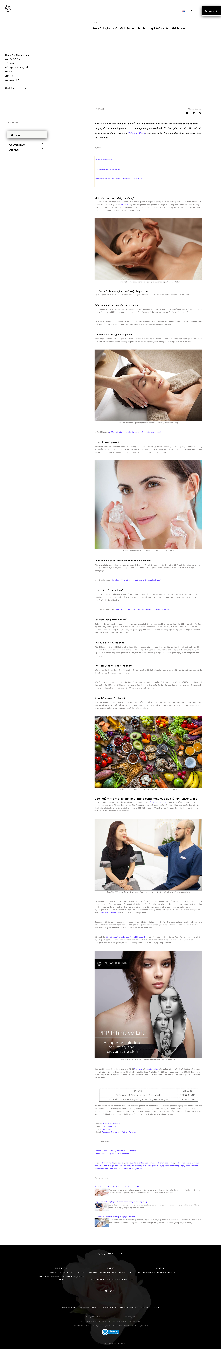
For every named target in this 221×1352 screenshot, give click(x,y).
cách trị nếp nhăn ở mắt (185, 1163)
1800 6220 (106, 1129)
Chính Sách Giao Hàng (68, 1307)
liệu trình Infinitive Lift (110, 913)
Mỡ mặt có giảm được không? (104, 159)
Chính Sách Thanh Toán (110, 1307)
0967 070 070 (115, 1254)
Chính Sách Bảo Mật (145, 1307)
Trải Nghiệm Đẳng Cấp (17, 67)
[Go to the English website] (183, 11)
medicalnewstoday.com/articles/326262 (112, 1153)
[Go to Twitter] (194, 113)
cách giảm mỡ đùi (106, 1163)
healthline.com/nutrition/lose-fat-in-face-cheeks (116, 1151)
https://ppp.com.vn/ (111, 1123)
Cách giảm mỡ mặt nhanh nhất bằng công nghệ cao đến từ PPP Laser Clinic (118, 178)
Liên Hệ (9, 75)
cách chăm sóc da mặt (164, 1163)
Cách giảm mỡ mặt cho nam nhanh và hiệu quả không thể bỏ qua (142, 609)
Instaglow (138, 1069)
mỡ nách (124, 1168)
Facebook (106, 1132)
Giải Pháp (10, 63)
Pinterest (132, 1132)
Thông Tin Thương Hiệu (17, 55)
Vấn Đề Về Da (12, 59)
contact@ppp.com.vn (110, 1126)
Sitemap (157, 1307)
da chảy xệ (119, 1163)
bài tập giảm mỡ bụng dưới (135, 1166)
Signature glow (151, 1069)
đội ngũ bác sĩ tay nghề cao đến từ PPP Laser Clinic (127, 937)
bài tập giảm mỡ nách (138, 1168)
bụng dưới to (130, 1163)
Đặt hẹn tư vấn (211, 11)
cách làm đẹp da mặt (145, 1163)
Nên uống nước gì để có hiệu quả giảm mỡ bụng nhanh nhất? (136, 580)
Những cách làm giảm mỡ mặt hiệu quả (107, 169)
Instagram (115, 1132)
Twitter (124, 1132)
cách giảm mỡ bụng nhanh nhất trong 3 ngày (166, 1166)
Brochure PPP (12, 80)
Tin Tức (9, 71)
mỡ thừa (124, 205)
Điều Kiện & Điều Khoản (128, 1307)
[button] (17, 88)
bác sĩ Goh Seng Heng (158, 802)
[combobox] (27, 142)
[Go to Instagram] (200, 113)
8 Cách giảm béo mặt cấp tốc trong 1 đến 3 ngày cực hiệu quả (135, 432)
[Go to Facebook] (187, 113)
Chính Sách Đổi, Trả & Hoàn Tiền (89, 1307)
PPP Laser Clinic (136, 133)
